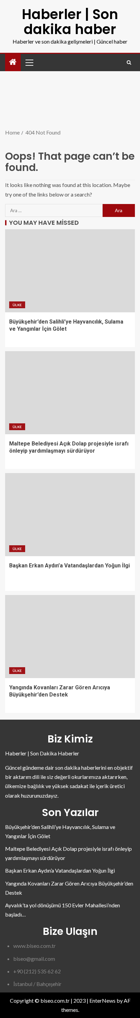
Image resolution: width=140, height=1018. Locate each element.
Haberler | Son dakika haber (70, 22)
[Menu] (29, 62)
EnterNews (102, 1000)
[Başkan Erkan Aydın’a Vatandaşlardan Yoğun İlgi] (70, 514)
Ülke (17, 305)
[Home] (13, 62)
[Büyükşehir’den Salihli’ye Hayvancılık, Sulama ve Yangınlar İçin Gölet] (70, 270)
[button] (29, 62)
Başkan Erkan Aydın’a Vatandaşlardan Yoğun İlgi (69, 565)
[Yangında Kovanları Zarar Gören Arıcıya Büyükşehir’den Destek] (70, 636)
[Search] (129, 62)
